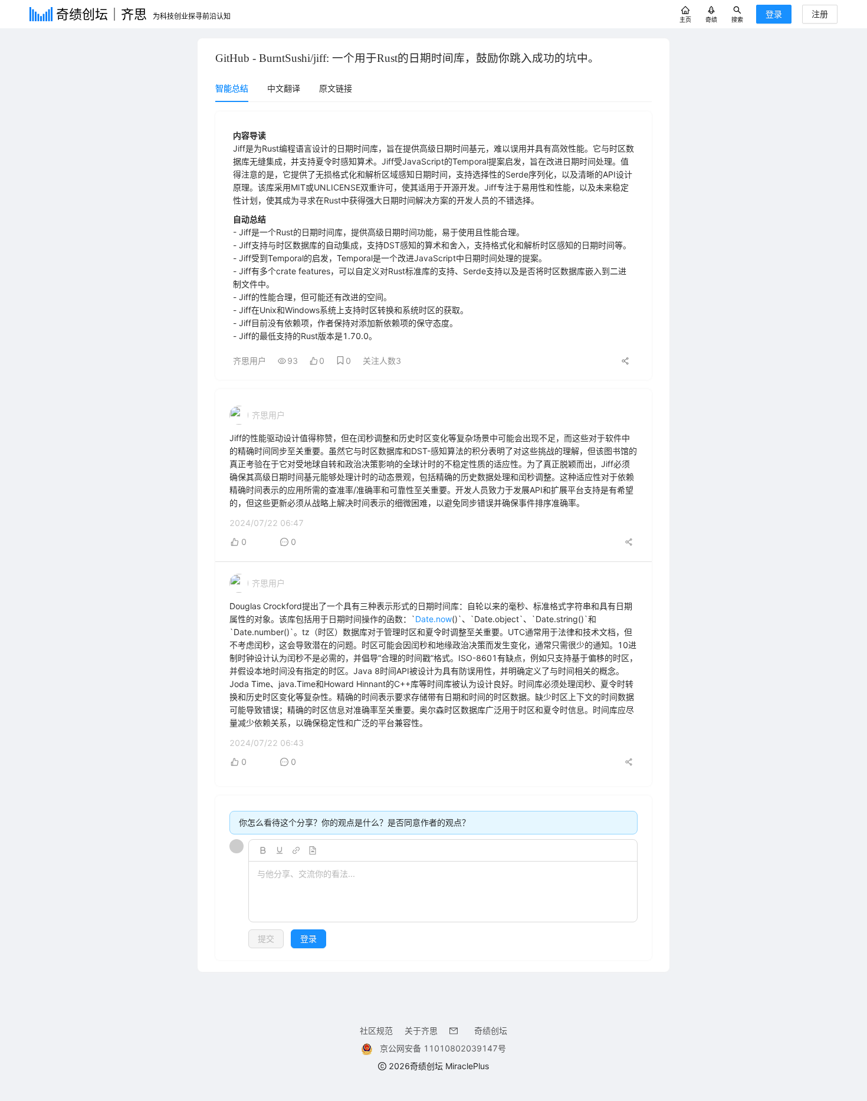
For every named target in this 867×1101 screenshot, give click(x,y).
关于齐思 (421, 1031)
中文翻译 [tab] (283, 88)
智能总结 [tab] (231, 88)
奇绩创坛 (490, 1031)
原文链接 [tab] (335, 88)
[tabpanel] (433, 535)
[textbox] (443, 892)
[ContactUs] (455, 1031)
